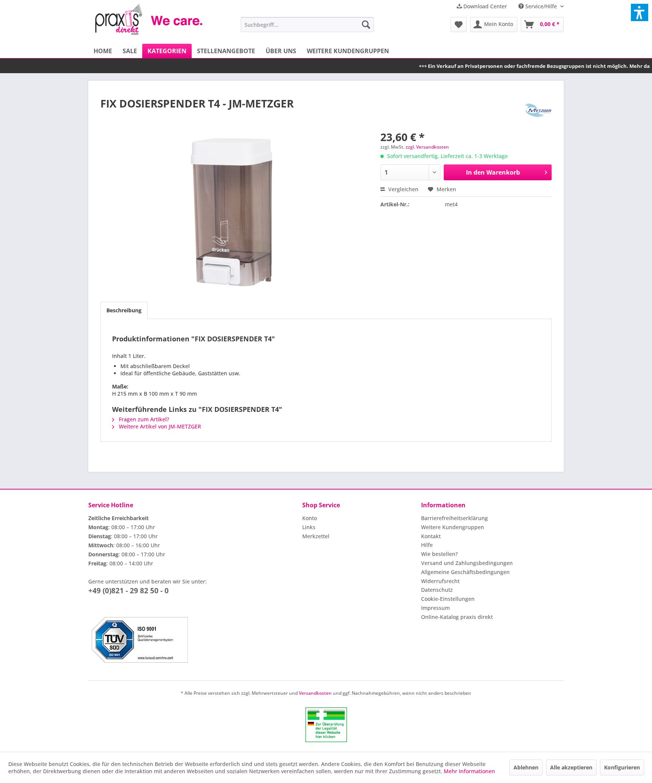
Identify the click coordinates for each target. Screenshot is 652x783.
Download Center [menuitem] (484, 6)
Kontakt (431, 536)
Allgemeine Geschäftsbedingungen (465, 572)
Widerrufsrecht (440, 581)
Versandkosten (315, 693)
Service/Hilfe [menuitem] (541, 6)
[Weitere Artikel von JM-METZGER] (538, 111)
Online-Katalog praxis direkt (457, 616)
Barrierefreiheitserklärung (454, 518)
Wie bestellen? (439, 553)
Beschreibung (123, 310)
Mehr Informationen (469, 771)
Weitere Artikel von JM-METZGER (159, 426)
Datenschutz (437, 589)
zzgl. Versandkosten (427, 147)
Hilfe (427, 544)
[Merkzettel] (459, 24)
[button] (639, 12)
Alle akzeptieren (571, 767)
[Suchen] (366, 24)
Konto (309, 518)
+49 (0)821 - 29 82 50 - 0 (128, 591)
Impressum (435, 607)
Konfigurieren (622, 767)
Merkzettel (315, 536)
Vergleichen (402, 189)
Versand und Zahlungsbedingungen (467, 563)
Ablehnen (526, 767)
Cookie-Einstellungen (448, 598)
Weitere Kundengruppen (452, 527)
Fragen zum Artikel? (143, 419)
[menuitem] (307, 24)
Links (308, 527)
